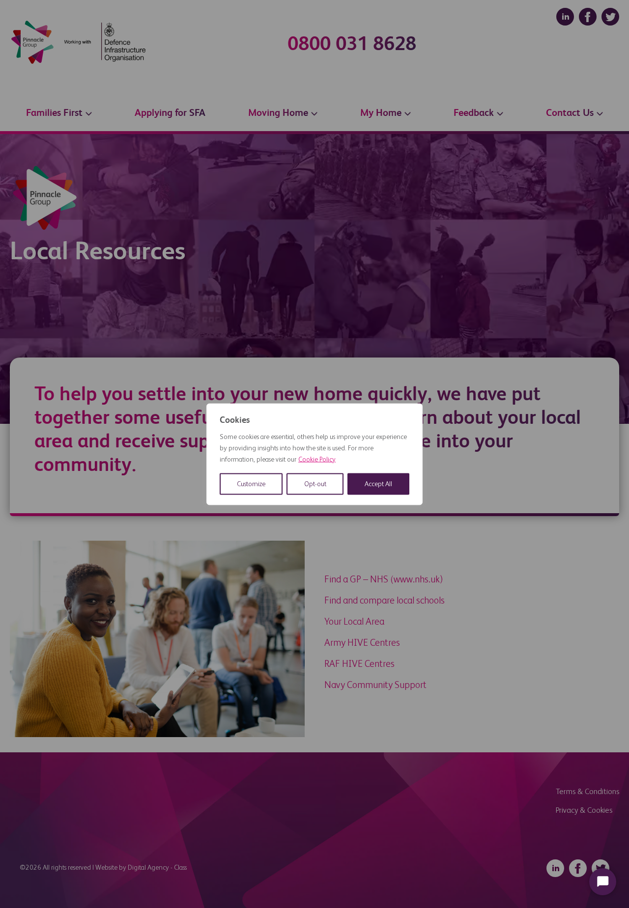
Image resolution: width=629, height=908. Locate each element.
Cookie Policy (317, 459)
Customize (251, 483)
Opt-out (315, 483)
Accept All (378, 483)
